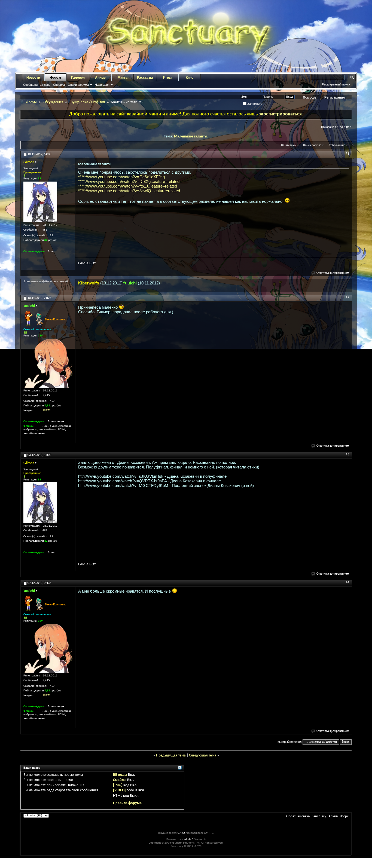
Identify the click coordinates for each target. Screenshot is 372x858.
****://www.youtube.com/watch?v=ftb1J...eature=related (127, 186)
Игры (167, 77)
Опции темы (288, 145)
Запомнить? (255, 103)
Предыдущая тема (171, 755)
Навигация (102, 84)
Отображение (336, 145)
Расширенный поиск (336, 84)
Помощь (309, 97)
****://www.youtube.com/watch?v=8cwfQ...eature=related (129, 190)
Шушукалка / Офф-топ (87, 102)
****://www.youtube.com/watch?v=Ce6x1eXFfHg (121, 176)
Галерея (78, 77)
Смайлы (119, 780)
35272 (46, 410)
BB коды (120, 775)
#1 (347, 153)
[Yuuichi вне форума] (47, 363)
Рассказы (145, 77)
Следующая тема (202, 755)
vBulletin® (187, 839)
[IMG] (118, 785)
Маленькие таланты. (191, 136)
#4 (347, 582)
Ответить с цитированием (332, 273)
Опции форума (78, 84)
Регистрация (334, 97)
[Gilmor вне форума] (40, 202)
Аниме (100, 77)
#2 (347, 297)
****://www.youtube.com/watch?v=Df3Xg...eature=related (128, 181)
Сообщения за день (36, 84)
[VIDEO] (119, 790)
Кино (189, 77)
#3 (347, 454)
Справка (59, 84)
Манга (122, 77)
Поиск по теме (312, 145)
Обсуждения (53, 102)
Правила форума (127, 803)
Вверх (345, 742)
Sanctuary (319, 816)
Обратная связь (298, 816)
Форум (55, 77)
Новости (33, 77)
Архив (333, 816)
